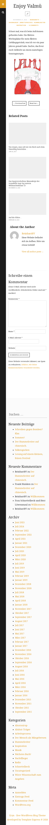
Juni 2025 (20, 522)
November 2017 (23, 609)
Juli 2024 (19, 526)
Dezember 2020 (23, 547)
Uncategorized (22, 770)
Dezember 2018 (23, 584)
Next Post (34, 103)
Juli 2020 (19, 551)
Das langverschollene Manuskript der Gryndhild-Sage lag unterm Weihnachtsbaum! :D (24, 183)
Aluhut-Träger (22, 729)
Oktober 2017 (22, 613)
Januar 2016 (21, 695)
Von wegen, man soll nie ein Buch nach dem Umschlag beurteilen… (27, 148)
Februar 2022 (22, 530)
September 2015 (23, 712)
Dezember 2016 (23, 650)
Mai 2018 (19, 596)
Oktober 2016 (22, 658)
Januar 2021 (21, 543)
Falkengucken (22, 450)
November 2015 (23, 703)
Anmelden (20, 792)
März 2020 (20, 559)
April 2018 (20, 600)
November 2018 (23, 588)
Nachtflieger (21, 758)
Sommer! (20, 437)
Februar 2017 (22, 642)
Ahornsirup (13, 22)
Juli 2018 (19, 592)
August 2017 (21, 621)
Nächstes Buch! (23, 754)
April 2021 (20, 539)
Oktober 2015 (22, 707)
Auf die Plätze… (15, 217)
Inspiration (21, 25)
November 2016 (23, 654)
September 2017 (23, 617)
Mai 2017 (19, 633)
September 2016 (23, 662)
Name (11, 331)
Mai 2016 (19, 679)
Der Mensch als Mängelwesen (30, 737)
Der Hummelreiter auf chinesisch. (24, 475)
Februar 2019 (22, 576)
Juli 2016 (19, 670)
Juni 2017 (20, 629)
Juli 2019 (19, 563)
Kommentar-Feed (24, 800)
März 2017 (20, 637)
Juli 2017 (19, 625)
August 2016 (21, 666)
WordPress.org (22, 805)
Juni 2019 (20, 567)
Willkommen (37, 496)
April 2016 (20, 683)
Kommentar (14, 299)
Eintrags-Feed (22, 796)
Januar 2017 (21, 646)
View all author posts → (33, 252)
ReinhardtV (34, 20)
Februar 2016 (22, 691)
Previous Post (19, 103)
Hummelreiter (39, 22)
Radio (18, 762)
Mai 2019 (19, 572)
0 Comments (34, 25)
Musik (18, 750)
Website (11, 348)
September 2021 (23, 534)
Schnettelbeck (22, 766)
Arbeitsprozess (26, 22)
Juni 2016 (20, 675)
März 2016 (20, 687)
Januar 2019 (21, 580)
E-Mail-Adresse (15, 338)
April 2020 (20, 555)
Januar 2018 (21, 604)
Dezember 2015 (23, 699)
